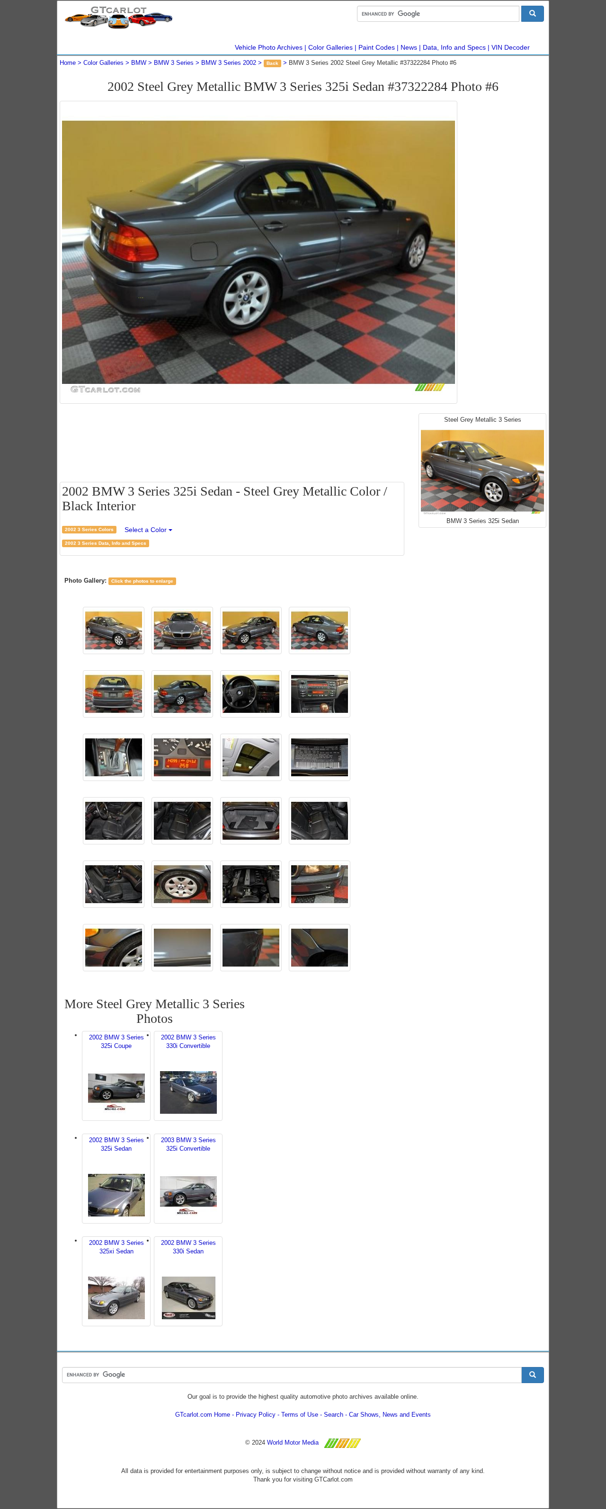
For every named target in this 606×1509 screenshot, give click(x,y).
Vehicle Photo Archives (269, 47)
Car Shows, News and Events (390, 1414)
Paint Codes (376, 47)
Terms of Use (299, 1414)
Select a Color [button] (147, 529)
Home (68, 62)
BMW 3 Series (174, 62)
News (409, 47)
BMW (138, 62)
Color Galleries (330, 47)
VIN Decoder (510, 47)
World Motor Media (293, 1442)
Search (333, 1414)
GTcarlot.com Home (202, 1414)
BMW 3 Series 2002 (228, 62)
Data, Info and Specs (454, 47)
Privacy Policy (256, 1414)
